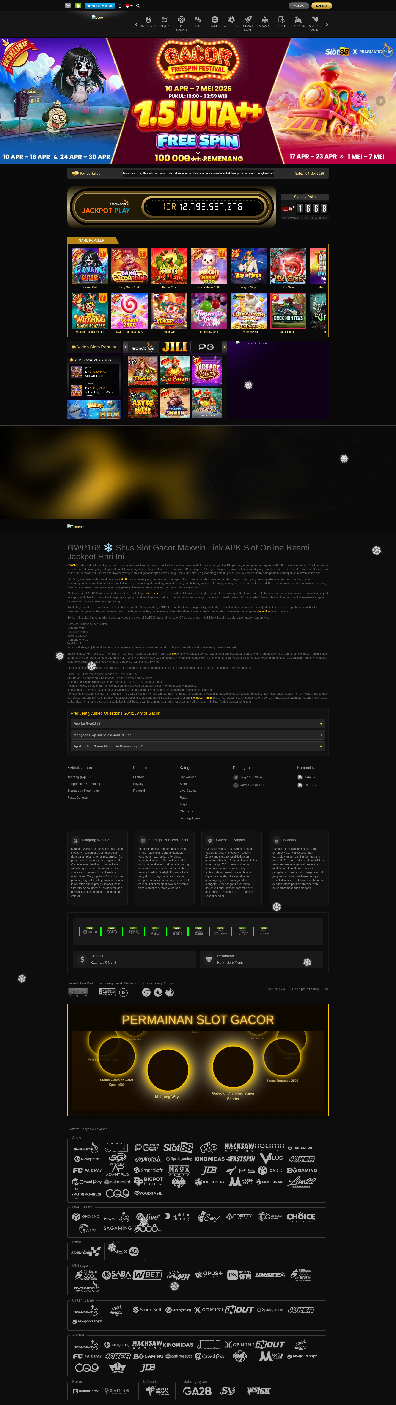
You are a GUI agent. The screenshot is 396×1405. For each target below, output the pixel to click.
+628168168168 (252, 785)
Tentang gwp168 (79, 777)
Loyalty (138, 784)
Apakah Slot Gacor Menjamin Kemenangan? (108, 746)
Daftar (321, 5)
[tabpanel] (198, 100)
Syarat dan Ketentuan (83, 790)
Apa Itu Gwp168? (87, 723)
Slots (164, 26)
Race (198, 26)
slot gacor (152, 593)
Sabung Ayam (315, 27)
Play (122, 210)
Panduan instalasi (377, 479)
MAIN (93, 266)
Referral (139, 790)
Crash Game (248, 27)
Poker (281, 26)
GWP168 (73, 565)
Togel (215, 26)
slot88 (124, 579)
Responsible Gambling (83, 784)
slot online (263, 611)
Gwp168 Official (251, 777)
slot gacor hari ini (201, 697)
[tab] (143, 347)
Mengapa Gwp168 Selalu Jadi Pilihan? (104, 735)
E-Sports (298, 26)
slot (174, 653)
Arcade (265, 26)
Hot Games (148, 26)
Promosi (139, 777)
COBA (145, 366)
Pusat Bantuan (78, 797)
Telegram (311, 777)
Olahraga (231, 26)
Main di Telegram (102, 5)
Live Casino (181, 27)
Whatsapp (312, 785)
